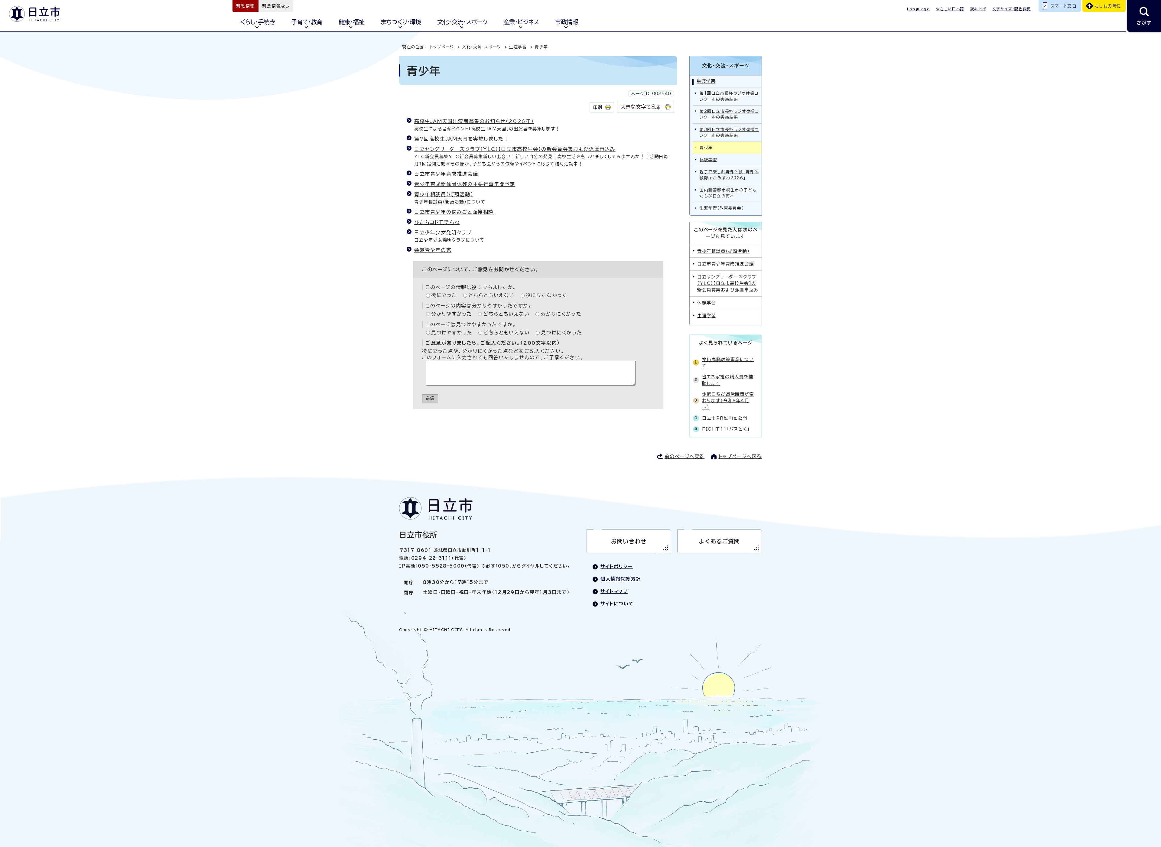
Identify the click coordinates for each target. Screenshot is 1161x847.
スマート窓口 (1064, 6)
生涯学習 (518, 47)
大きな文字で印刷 (641, 106)
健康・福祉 (351, 22)
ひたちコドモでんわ (437, 222)
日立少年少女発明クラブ (443, 232)
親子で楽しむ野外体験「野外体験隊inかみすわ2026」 (729, 175)
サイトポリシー (616, 566)
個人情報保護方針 (620, 579)
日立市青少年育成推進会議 (446, 173)
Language (918, 9)
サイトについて (617, 603)
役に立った (444, 295)
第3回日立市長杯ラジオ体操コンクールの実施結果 (729, 132)
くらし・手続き (257, 22)
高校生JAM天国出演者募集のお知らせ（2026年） (474, 121)
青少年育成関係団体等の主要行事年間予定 (464, 184)
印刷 (597, 107)
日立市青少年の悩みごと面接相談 (454, 212)
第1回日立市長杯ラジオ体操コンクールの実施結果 (729, 96)
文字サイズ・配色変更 (1011, 9)
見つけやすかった (452, 332)
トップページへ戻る (740, 456)
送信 (430, 398)
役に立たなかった (547, 295)
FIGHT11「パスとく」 (726, 429)
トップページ (442, 47)
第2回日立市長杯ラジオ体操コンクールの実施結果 (729, 114)
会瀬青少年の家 (432, 250)
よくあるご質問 (719, 541)
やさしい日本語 (950, 9)
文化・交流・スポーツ (462, 22)
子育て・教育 (306, 22)
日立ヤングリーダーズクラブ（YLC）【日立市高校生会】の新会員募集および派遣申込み (515, 149)
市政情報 (566, 22)
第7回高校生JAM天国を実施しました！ (461, 138)
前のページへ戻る (684, 456)
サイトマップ (614, 591)
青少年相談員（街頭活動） (443, 194)
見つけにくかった (561, 332)
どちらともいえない (491, 295)
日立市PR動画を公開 (724, 418)
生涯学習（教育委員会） (722, 208)
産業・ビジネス (521, 22)
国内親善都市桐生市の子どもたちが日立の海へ (728, 193)
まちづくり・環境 (401, 22)
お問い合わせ (629, 541)
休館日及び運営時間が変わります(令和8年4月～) (728, 400)
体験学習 (708, 160)
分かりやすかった (451, 313)
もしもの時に (1107, 6)
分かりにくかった (561, 313)
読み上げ (978, 9)
